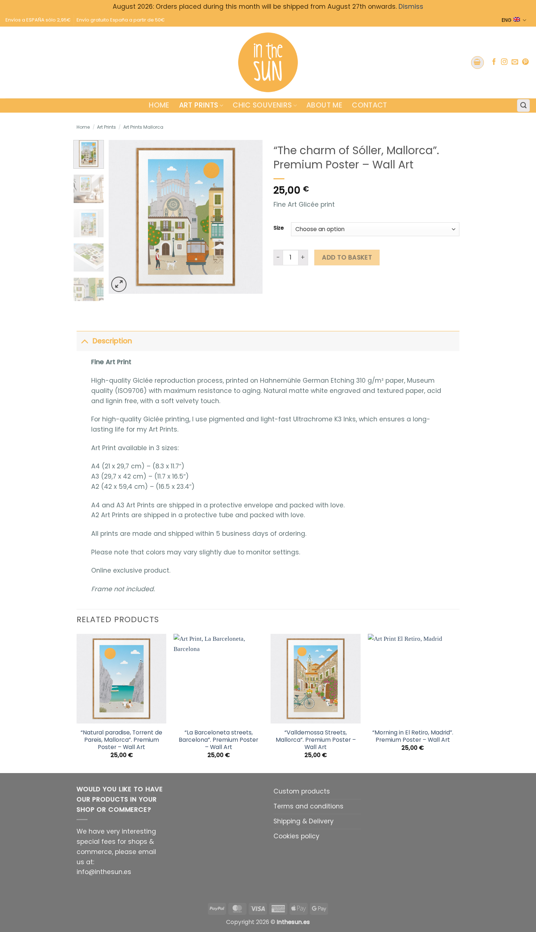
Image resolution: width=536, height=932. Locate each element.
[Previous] (121, 217)
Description (112, 341)
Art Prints (198, 105)
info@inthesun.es (104, 871)
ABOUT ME (324, 105)
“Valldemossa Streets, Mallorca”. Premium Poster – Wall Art (316, 740)
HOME (159, 105)
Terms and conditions (308, 806)
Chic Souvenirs (262, 105)
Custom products (301, 791)
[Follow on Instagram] (504, 62)
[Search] (523, 105)
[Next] (250, 217)
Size (278, 228)
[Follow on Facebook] (494, 62)
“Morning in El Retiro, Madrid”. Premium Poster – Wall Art (412, 736)
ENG (507, 20)
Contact (369, 105)
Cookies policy (296, 836)
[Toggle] (84, 341)
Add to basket (347, 257)
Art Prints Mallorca (143, 127)
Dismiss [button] (411, 6)
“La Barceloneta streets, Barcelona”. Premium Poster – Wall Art (218, 740)
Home (83, 127)
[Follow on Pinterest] (525, 62)
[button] (477, 62)
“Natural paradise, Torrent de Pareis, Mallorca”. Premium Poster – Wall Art (121, 740)
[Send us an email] (515, 62)
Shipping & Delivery (303, 821)
